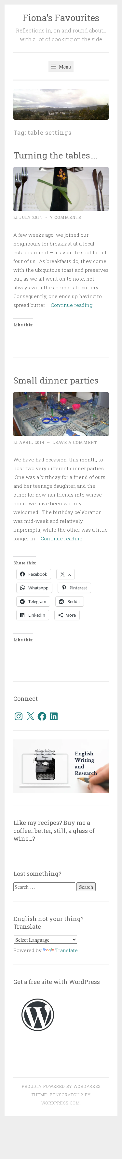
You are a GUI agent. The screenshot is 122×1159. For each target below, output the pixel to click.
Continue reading (71, 305)
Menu (64, 66)
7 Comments (65, 217)
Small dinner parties (56, 380)
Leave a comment (74, 442)
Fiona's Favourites (61, 17)
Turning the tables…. (55, 155)
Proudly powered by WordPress (61, 1086)
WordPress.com (60, 1102)
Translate (66, 950)
